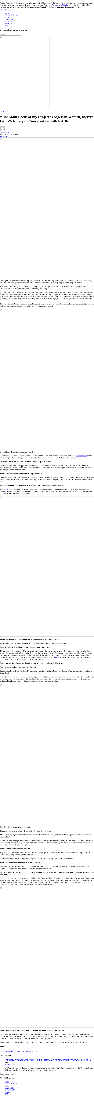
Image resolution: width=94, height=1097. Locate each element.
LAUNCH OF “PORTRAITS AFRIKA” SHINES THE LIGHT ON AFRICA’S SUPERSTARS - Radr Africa (48, 1060)
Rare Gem (57, 657)
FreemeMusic (20, 1051)
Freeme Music (81, 456)
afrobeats (11, 1051)
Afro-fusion (9, 489)
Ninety (30, 458)
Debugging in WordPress (61, 5)
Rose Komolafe (5, 132)
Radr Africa (4, 9)
